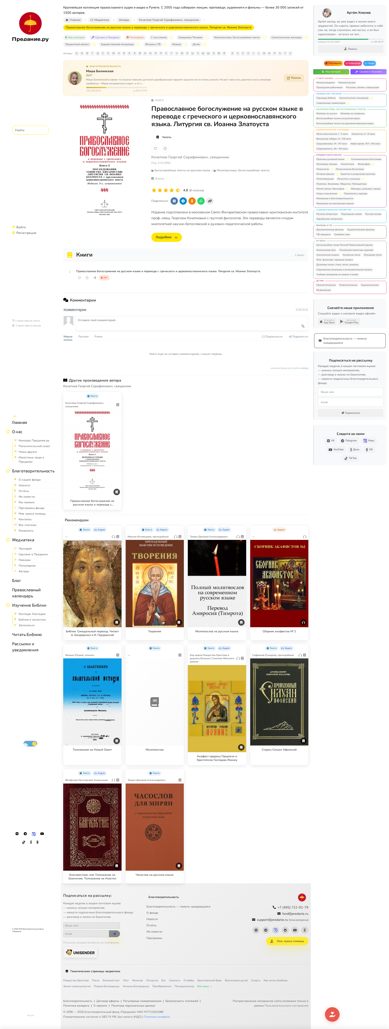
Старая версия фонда (28, 325)
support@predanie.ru (282, 920)
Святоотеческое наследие (286, 37)
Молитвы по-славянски (352, 113)
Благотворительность (33, 470)
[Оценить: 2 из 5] (160, 190)
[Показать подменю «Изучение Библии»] (8, 605)
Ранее (98, 336)
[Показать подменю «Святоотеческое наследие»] (306, 37)
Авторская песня (351, 254)
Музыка (176, 44)
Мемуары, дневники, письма (365, 188)
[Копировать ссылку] (210, 201)
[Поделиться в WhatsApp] (201, 201)
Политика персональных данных (133, 1006)
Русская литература (327, 214)
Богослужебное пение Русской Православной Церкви (344, 244)
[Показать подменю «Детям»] (204, 44)
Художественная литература (117, 44)
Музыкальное (323, 290)
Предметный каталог (77, 44)
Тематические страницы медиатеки (95, 971)
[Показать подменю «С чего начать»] (171, 37)
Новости (152, 919)
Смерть (255, 980)
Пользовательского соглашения (286, 1006)
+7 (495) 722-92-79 (293, 907)
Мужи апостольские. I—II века (332, 133)
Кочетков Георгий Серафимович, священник (190, 157)
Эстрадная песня (373, 254)
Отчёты (151, 925)
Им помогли (154, 932)
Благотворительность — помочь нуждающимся (178, 906)
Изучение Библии (29, 605)
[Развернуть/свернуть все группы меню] (14, 416)
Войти (21, 227)
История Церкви (325, 174)
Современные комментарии (330, 103)
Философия (364, 164)
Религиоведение (325, 178)
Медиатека (23, 539)
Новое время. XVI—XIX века (365, 143)
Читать (166, 137)
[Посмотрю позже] (116, 395)
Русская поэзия (373, 214)
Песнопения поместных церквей (356, 250)
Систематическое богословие (366, 159)
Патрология (322, 169)
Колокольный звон (326, 250)
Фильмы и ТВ (152, 44)
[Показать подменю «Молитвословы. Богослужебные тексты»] (264, 37)
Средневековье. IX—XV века (331, 143)
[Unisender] (80, 952)
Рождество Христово (76, 980)
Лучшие (83, 336)
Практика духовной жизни (330, 159)
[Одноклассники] (37, 842)
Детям (196, 44)
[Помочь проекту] (332, 1014)
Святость (174, 980)
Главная (19, 422)
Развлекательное (348, 285)
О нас (17, 431)
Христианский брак (209, 980)
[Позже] (165, 149)
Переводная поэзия (351, 214)
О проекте (100, 1006)
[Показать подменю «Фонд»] (8, 471)
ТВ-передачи (323, 234)
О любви (189, 980)
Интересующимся (325, 82)
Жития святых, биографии (330, 188)
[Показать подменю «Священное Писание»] (207, 37)
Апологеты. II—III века (363, 133)
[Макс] (33, 834)
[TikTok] (24, 842)
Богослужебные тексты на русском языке (338, 118)
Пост (126, 980)
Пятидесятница (184, 986)
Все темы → (204, 986)
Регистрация (26, 233)
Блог (16, 580)
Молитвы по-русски (326, 113)
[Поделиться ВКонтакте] (174, 201)
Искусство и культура (348, 178)
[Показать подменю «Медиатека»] (8, 539)
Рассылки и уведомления (25, 646)
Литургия (152, 980)
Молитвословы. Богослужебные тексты (237, 37)
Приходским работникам (329, 87)
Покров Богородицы (106, 986)
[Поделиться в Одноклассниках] (192, 201)
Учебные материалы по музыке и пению (337, 274)
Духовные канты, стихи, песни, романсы (337, 264)
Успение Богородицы (136, 986)
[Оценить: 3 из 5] (166, 190)
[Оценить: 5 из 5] (178, 190)
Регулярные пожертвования (142, 1001)
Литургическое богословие (350, 169)
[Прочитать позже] (87, 278)
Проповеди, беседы (326, 164)
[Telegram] (25, 834)
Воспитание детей (236, 980)
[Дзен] (30, 842)
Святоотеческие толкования (353, 97)
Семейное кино (342, 234)
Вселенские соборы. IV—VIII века (333, 138)
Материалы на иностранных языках (335, 203)
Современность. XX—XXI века (332, 148)
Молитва (137, 980)
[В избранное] (155, 149)
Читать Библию (27, 634)
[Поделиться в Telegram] (183, 201)
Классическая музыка (327, 254)
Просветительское (326, 285)
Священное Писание (190, 37)
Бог (163, 980)
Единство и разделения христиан (358, 174)
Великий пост (111, 980)
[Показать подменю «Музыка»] (185, 44)
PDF (106, 277)
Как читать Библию (275, 980)
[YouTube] (42, 834)
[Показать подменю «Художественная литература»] (138, 44)
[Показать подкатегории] (371, 98)
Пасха (95, 980)
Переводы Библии (326, 97)
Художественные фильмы (360, 229)
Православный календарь (26, 592)
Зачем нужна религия (77, 986)
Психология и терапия (355, 193)
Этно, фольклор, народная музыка (334, 259)
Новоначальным (346, 82)
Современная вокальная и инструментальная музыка (344, 269)
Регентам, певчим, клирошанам (362, 87)
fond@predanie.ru (295, 914)
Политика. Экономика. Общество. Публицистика (341, 183)
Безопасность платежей (182, 1001)
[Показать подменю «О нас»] (8, 431)
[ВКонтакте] (17, 833)
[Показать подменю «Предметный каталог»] (94, 44)
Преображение (161, 986)
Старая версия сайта (27, 320)
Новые (68, 336)
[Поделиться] (95, 278)
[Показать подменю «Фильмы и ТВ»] (165, 44)
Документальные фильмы (330, 229)
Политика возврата (76, 1006)
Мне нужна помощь (290, 941)
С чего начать (159, 37)
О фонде (152, 913)
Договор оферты (107, 1001)
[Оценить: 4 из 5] (171, 190)
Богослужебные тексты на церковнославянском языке (344, 123)
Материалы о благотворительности (334, 198)
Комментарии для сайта (289, 368)
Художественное (370, 285)
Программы (154, 938)
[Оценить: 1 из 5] (154, 190)
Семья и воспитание (326, 193)
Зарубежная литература (329, 218)
